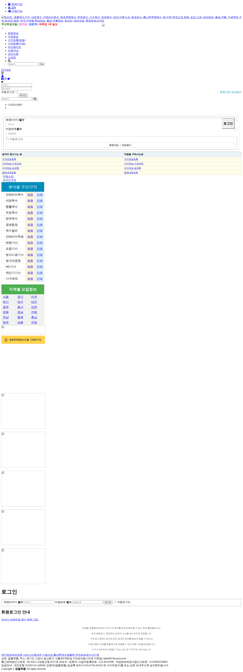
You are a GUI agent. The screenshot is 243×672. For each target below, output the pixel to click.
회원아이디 (15, 119)
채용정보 (13, 33)
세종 (20, 322)
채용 (30, 194)
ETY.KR (6, 70)
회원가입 (16, 4)
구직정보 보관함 (10, 168)
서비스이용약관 (32, 655)
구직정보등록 (9, 159)
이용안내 (13, 50)
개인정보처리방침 (11, 655)
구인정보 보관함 (132, 168)
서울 (6, 297)
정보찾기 (236, 91)
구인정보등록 (131, 159)
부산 (6, 302)
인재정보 (13, 36)
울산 (20, 307)
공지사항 (13, 54)
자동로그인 (16, 139)
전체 (34, 322)
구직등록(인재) (16, 43)
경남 (20, 312)
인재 (40, 194)
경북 (6, 312)
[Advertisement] (100, 367)
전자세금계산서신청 (87, 655)
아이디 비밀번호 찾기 (13, 619)
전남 (6, 317)
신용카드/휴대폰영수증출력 (58, 655)
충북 (20, 317)
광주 (6, 307)
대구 (20, 302)
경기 (20, 297)
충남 (34, 317)
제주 (6, 322)
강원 (34, 307)
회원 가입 (32, 619)
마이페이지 (14, 47)
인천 (34, 297)
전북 (34, 312)
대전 (34, 302)
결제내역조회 (9, 172)
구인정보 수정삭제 (133, 163)
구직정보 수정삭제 (11, 163)
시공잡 (12, 57)
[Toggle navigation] (2, 28)
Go (41, 64)
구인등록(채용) (16, 40)
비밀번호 (14, 128)
